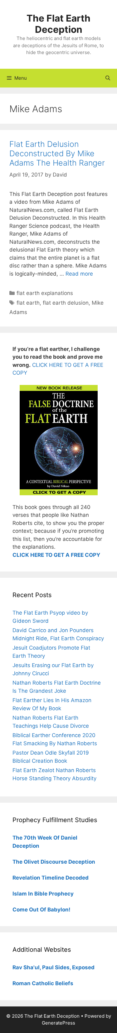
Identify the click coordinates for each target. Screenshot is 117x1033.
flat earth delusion (66, 303)
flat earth (28, 303)
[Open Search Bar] (108, 78)
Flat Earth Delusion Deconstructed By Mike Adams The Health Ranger (57, 153)
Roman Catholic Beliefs (42, 983)
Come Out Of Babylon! (41, 909)
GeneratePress (58, 1023)
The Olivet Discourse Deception (53, 862)
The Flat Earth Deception (58, 23)
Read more (79, 274)
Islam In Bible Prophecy (43, 894)
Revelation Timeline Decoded (50, 878)
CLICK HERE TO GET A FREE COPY (56, 555)
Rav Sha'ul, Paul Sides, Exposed (53, 967)
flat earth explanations (45, 293)
